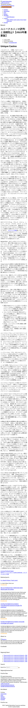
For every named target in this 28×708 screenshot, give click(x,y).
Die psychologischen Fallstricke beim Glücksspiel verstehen (12, 588)
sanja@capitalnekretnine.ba (8, 686)
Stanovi (2, 696)
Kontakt (3, 699)
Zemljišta (3, 698)
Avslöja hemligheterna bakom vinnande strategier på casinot (12, 622)
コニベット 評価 (12, 230)
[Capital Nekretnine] (6, 7)
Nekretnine (3, 693)
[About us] (3, 639)
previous (7, 571)
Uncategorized (13, 42)
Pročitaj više (4, 584)
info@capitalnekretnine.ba (7, 685)
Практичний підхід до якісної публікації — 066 (15, 655)
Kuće (2, 695)
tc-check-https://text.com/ (9, 580)
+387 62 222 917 (5, 683)
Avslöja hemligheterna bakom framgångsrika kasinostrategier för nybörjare (11, 605)
